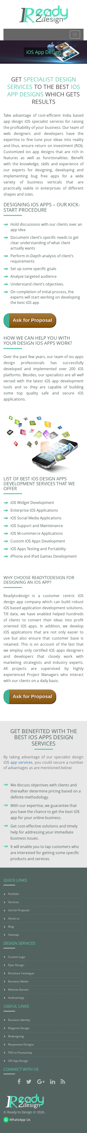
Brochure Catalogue (21, 973)
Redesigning (16, 1036)
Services (13, 902)
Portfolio (13, 894)
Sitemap (13, 935)
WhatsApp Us (19, 1119)
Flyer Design (16, 965)
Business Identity (19, 1020)
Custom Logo (16, 957)
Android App (16, 998)
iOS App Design (18, 1061)
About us (13, 918)
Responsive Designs (21, 1044)
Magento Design (18, 1028)
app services (21, 762)
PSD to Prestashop (20, 1053)
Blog (11, 927)
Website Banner (18, 990)
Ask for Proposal (32, 320)
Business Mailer (18, 981)
